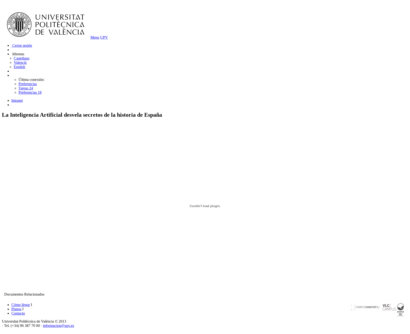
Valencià (20, 62)
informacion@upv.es (58, 326)
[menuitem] (209, 100)
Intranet (17, 100)
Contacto (18, 313)
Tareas (26, 88)
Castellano (21, 58)
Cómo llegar (20, 305)
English (19, 67)
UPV (104, 37)
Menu (94, 37)
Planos (16, 309)
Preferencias (28, 84)
